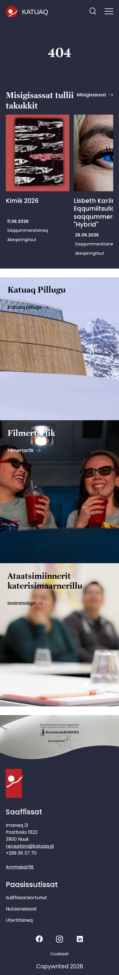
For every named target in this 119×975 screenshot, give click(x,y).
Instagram (59, 938)
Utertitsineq (19, 920)
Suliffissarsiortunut (26, 897)
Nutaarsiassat (21, 909)
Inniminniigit (22, 603)
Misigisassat (91, 94)
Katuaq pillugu (25, 307)
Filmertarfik (21, 450)
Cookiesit (59, 954)
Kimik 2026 (22, 201)
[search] (93, 12)
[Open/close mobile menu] (109, 11)
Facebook (39, 938)
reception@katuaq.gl (30, 846)
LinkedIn (79, 938)
